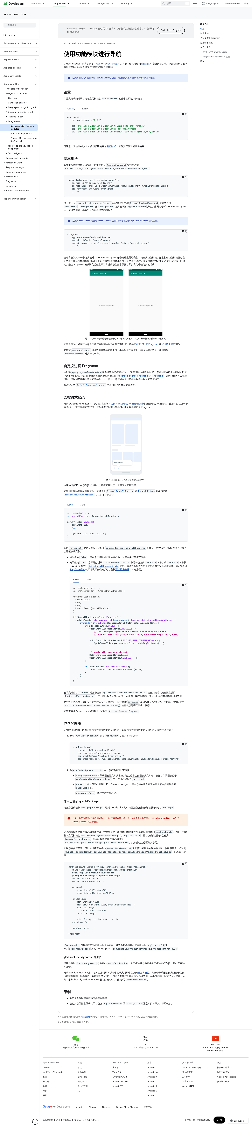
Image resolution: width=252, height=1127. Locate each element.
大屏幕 (115, 1067)
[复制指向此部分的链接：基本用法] (81, 159)
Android (46, 1067)
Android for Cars (120, 1081)
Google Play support (226, 1076)
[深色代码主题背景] (183, 114)
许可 (58, 1120)
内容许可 (86, 1017)
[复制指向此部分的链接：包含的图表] (84, 724)
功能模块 (145, 63)
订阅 (219, 1120)
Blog (126, 3)
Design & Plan (59, 3)
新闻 (45, 1086)
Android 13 (152, 1086)
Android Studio (232, 3)
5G (79, 1090)
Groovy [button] (71, 108)
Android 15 (152, 1076)
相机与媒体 (83, 1081)
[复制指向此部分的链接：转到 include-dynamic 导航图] (105, 957)
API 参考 (186, 1076)
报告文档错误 (223, 1072)
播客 (45, 1095)
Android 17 (152, 1067)
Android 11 (152, 1095)
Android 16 (152, 1072)
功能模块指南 (130, 77)
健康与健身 (83, 1076)
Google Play (103, 3)
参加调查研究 (223, 1081)
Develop (81, 3)
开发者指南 (187, 1072)
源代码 (46, 1081)
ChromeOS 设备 (119, 1076)
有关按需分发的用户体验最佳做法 (125, 403)
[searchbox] (20, 25)
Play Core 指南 (77, 569)
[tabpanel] (126, 126)
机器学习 (82, 1072)
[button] (17, 43)
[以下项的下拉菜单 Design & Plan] (70, 3)
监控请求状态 (168, 344)
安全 (45, 1076)
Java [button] (82, 504)
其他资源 (142, 77)
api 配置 (109, 146)
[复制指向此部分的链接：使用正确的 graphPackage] (101, 801)
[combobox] (175, 3)
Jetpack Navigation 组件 (107, 63)
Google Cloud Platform (127, 1107)
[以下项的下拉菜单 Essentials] (45, 3)
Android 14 (152, 1081)
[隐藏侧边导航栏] (35, 1122)
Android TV (117, 1086)
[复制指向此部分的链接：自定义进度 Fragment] (101, 366)
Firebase (106, 1107)
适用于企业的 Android (53, 1072)
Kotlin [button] (85, 108)
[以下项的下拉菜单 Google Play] (113, 3)
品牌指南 (67, 1120)
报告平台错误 (223, 1067)
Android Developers (72, 43)
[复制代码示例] (186, 114)
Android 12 (152, 1090)
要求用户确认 (122, 569)
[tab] (71, 108)
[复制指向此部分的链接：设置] (74, 92)
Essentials (35, 3)
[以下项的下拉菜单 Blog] (133, 3)
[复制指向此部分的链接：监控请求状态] (88, 397)
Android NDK (188, 1086)
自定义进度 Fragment (147, 344)
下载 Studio (187, 1081)
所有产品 (148, 1107)
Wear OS (116, 1072)
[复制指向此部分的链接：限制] (74, 992)
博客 (45, 1090)
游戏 (80, 1067)
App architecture (15, 14)
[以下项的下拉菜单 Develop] (90, 3)
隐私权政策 (83, 1086)
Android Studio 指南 (191, 1067)
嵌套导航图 (143, 972)
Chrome (92, 1107)
